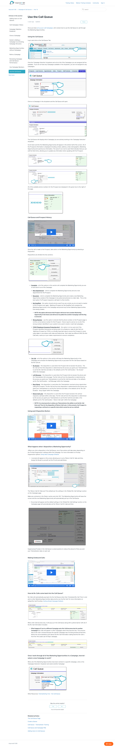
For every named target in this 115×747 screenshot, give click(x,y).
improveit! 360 (12, 9)
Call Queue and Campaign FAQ (37, 728)
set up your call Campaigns (45, 28)
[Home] (17, 3)
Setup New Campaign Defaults (50, 454)
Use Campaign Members (17, 67)
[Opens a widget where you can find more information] (108, 744)
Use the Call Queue (15, 71)
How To (36, 9)
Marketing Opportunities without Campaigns (17, 49)
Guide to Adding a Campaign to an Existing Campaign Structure (17, 42)
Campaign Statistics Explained (15, 30)
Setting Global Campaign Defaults (53, 601)
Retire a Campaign (15, 54)
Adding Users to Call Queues (16, 19)
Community (96, 3)
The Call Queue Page (34, 718)
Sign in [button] (103, 3)
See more (11, 75)
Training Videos (70, 3)
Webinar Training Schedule (83, 3)
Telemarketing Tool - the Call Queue (49, 694)
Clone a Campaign (15, 35)
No (62, 706)
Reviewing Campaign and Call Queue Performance (16, 61)
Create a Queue (32, 721)
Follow (83, 22)
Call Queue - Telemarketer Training (38, 724)
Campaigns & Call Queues (25, 9)
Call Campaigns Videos (16, 25)
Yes (53, 706)
